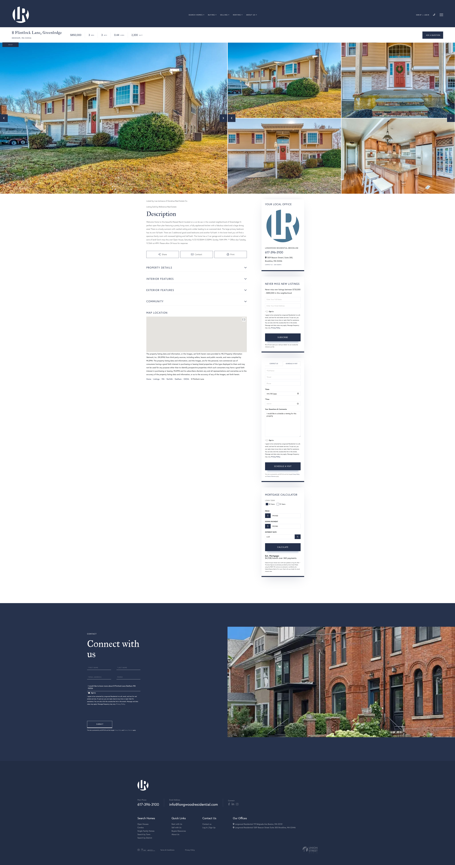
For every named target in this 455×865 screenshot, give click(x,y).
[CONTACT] (432, 35)
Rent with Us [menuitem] (177, 824)
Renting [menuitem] (237, 15)
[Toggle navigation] (441, 15)
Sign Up (418, 15)
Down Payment (271, 521)
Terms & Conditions (167, 850)
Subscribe (283, 337)
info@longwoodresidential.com (193, 804)
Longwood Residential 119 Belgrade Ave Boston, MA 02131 (258, 824)
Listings (156, 379)
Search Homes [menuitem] (196, 15)
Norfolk (170, 379)
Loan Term (270, 500)
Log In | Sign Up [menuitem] (208, 827)
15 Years (282, 504)
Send (99, 724)
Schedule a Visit (291, 364)
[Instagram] (237, 804)
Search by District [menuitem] (144, 838)
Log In (426, 15)
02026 (186, 379)
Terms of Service (271, 476)
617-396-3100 (274, 252)
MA (163, 379)
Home (148, 379)
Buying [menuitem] (211, 15)
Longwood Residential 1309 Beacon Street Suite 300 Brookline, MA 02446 (265, 827)
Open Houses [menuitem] (142, 824)
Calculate (282, 547)
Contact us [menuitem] (206, 824)
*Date (267, 389)
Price (267, 511)
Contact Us (269, 264)
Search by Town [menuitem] (143, 834)
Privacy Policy (275, 328)
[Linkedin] (233, 804)
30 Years (272, 504)
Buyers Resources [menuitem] (179, 831)
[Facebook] (229, 804)
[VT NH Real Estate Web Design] (310, 850)
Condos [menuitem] (140, 827)
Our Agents (277, 264)
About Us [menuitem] (250, 15)
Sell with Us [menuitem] (176, 827)
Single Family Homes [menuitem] (145, 831)
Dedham (178, 379)
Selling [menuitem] (224, 15)
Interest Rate (271, 532)
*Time (267, 399)
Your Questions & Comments (276, 409)
